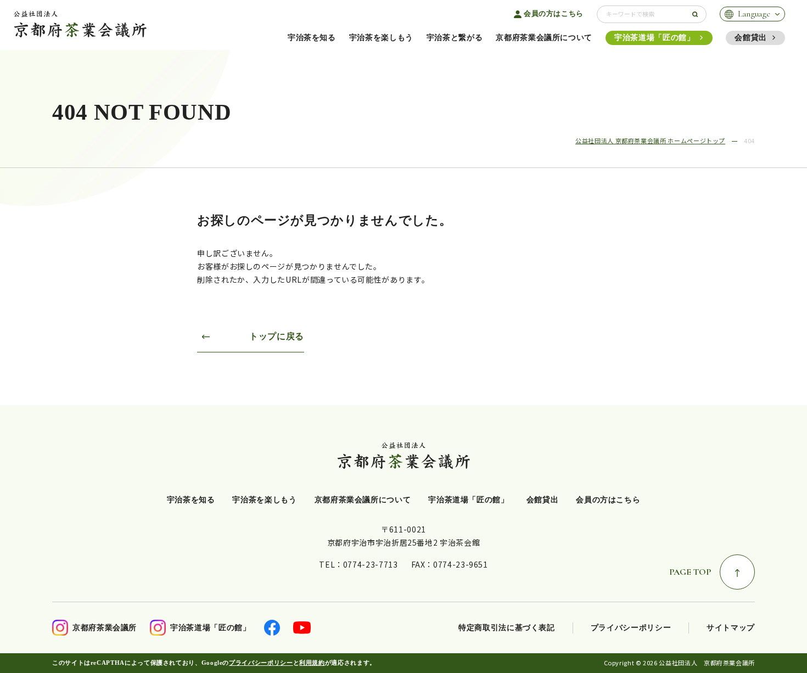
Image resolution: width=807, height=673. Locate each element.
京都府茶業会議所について (544, 37)
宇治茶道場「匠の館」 (654, 37)
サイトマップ (731, 628)
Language (754, 13)
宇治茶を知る (312, 37)
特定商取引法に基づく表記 (506, 628)
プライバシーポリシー (631, 628)
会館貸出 (751, 37)
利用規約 (312, 662)
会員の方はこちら (554, 13)
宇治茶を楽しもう (381, 37)
